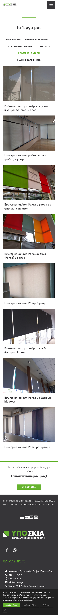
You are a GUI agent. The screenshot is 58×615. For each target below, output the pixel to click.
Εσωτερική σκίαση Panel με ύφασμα (27, 447)
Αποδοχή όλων (11, 605)
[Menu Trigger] (51, 5)
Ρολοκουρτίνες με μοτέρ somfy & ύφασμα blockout (25, 350)
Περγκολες (43, 46)
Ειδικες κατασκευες (29, 60)
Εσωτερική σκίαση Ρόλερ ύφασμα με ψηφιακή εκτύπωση (27, 206)
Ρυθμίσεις (46, 605)
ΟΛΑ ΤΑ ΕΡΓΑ (13, 39)
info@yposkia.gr (16, 582)
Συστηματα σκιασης (20, 46)
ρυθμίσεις (28, 600)
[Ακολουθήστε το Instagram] (14, 550)
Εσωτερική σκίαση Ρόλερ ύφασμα (25, 303)
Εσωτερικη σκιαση (29, 53)
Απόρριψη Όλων (30, 605)
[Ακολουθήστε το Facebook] (7, 550)
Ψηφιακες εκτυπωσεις (38, 39)
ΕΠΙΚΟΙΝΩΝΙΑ (29, 487)
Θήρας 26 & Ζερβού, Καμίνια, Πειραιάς (27, 586)
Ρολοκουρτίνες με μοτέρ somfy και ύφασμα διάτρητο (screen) (26, 108)
